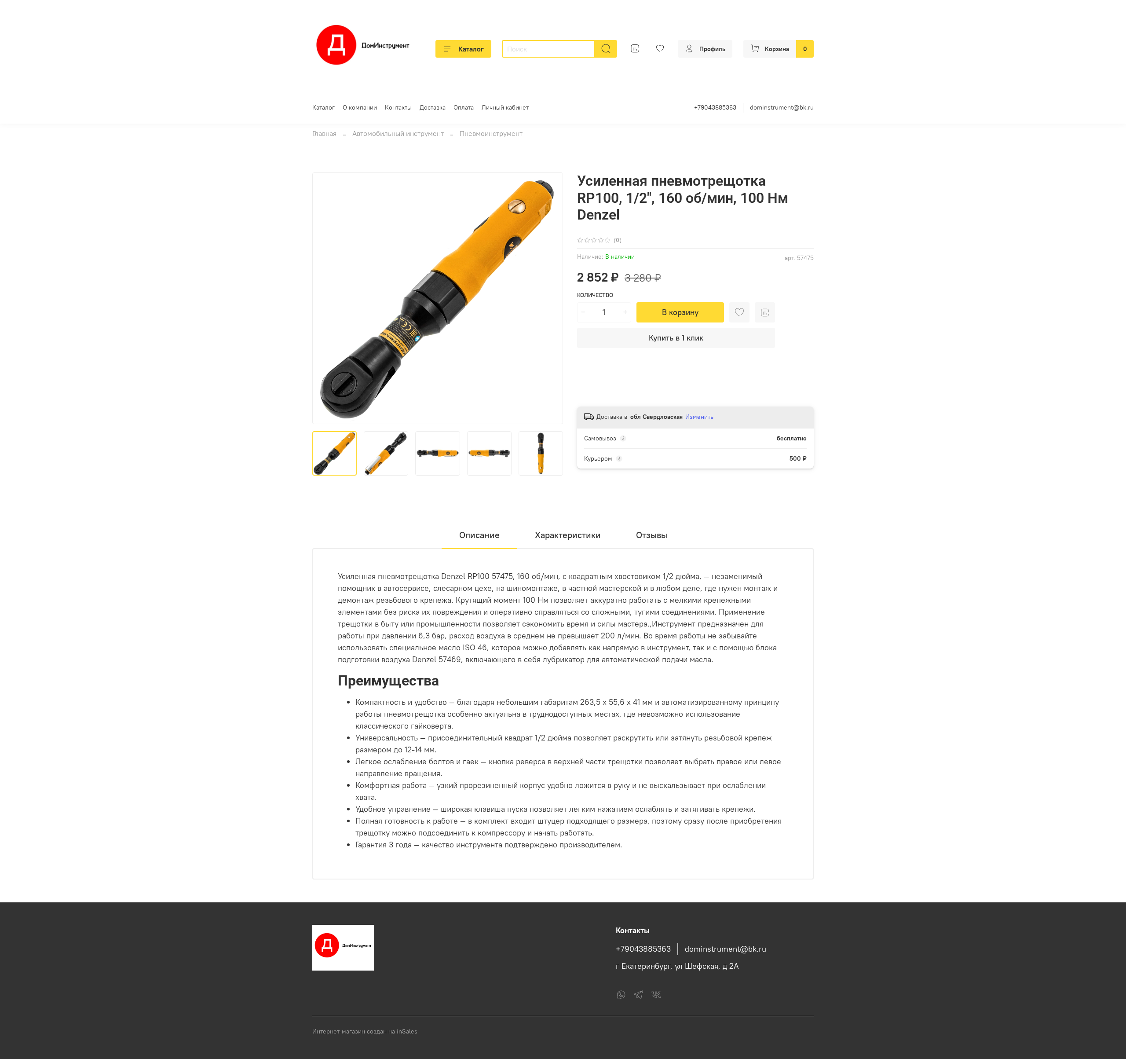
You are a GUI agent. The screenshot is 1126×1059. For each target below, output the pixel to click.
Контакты (398, 107)
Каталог (471, 48)
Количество (595, 295)
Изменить (699, 417)
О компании (360, 107)
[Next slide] (548, 298)
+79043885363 (715, 107)
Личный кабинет (505, 107)
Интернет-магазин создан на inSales (364, 1031)
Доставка (433, 107)
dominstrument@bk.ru (782, 107)
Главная (324, 133)
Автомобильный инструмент (398, 133)
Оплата (463, 107)
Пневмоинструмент (491, 133)
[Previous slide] (326, 298)
